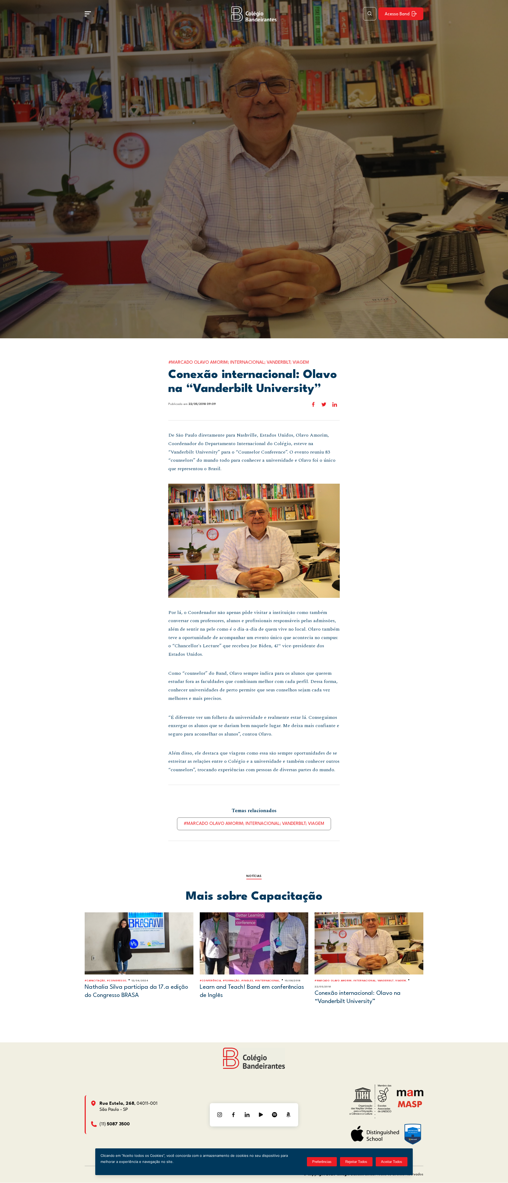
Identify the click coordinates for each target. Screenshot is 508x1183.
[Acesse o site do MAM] (410, 1095)
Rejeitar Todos (356, 1162)
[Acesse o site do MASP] (410, 1104)
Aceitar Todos (391, 1162)
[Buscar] (369, 13)
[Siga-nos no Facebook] (233, 1115)
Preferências (322, 1162)
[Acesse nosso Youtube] (261, 1115)
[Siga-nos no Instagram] (219, 1115)
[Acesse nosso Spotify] (274, 1115)
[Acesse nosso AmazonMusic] (288, 1115)
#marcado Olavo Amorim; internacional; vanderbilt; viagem (254, 823)
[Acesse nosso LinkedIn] (247, 1115)
